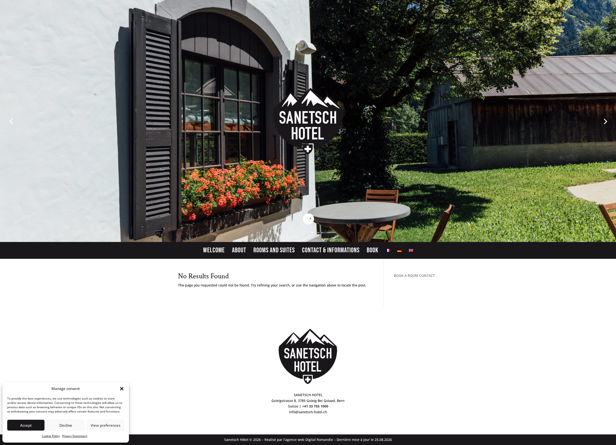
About (239, 251)
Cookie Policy (51, 436)
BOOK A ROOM (406, 275)
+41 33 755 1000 (315, 406)
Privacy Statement (74, 436)
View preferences (105, 425)
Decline (65, 425)
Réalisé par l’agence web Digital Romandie (298, 439)
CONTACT (427, 275)
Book (373, 251)
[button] (121, 388)
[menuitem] (388, 251)
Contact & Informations (330, 251)
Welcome (214, 251)
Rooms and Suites (274, 251)
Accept (26, 425)
